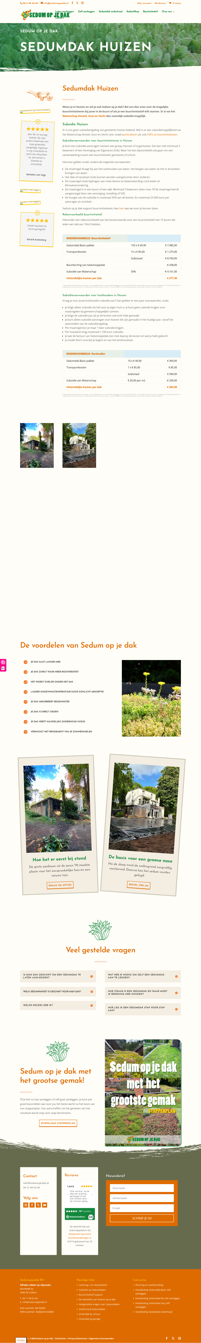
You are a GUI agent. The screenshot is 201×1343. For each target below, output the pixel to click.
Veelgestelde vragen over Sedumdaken (99, 1304)
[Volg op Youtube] (44, 1205)
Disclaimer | (61, 1338)
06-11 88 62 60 (30, 3)
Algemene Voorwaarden (101, 1338)
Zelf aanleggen (86, 12)
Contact (59, 18)
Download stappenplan (58, 1123)
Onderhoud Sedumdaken (92, 1309)
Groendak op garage (89, 1318)
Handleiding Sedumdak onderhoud (153, 1311)
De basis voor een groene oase (141, 859)
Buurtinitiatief (150, 12)
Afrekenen (160, 3)
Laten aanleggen (64, 12)
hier (121, 208)
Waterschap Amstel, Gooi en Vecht (84, 116)
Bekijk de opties (60, 885)
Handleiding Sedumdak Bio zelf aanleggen (157, 1298)
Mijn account (144, 3)
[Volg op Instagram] (25, 1205)
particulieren (129, 134)
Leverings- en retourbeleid (93, 1284)
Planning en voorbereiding (149, 1284)
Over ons (167, 12)
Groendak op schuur (89, 1314)
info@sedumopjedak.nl (36, 1183)
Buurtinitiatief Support (91, 1294)
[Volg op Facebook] (32, 1205)
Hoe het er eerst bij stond (59, 859)
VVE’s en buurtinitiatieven (162, 134)
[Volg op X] (38, 1205)
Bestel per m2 (139, 885)
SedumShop (132, 12)
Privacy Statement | (78, 1338)
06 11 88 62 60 (31, 1187)
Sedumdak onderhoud (110, 12)
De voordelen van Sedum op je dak (97, 1299)
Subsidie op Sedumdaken (92, 1289)
